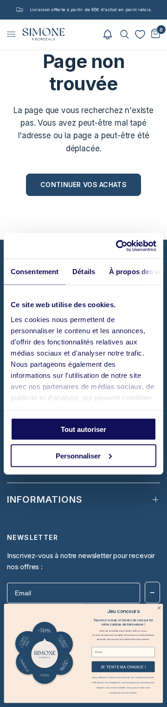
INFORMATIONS (45, 499)
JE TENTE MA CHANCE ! (123, 667)
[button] (107, 34)
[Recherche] (124, 34)
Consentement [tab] (34, 272)
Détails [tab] (83, 272)
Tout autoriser (83, 429)
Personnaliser (78, 455)
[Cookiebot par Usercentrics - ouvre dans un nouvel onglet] (117, 246)
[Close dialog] (158, 608)
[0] (154, 34)
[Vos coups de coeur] (140, 34)
